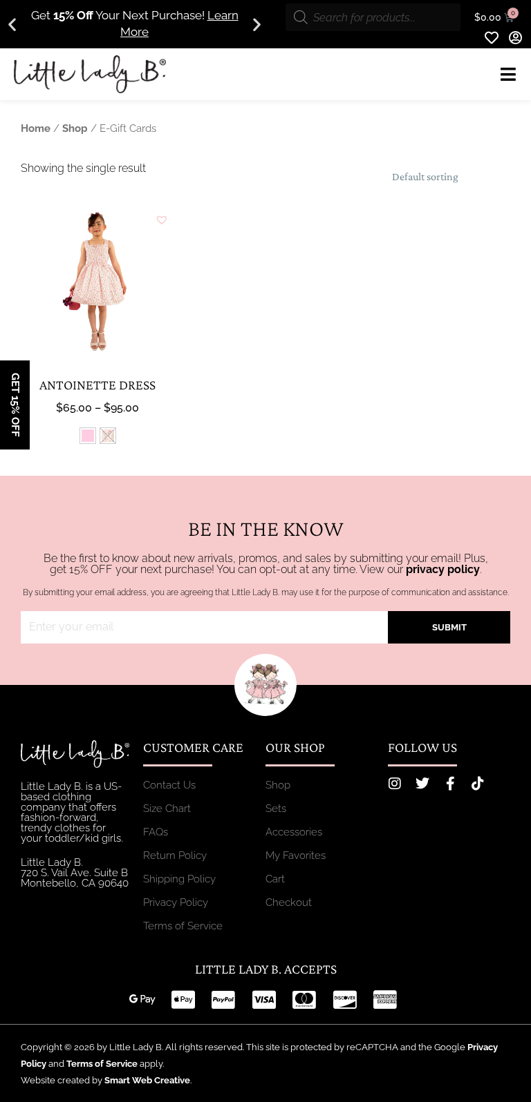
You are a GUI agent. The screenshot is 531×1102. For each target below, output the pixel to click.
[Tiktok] (478, 784)
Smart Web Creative (147, 1080)
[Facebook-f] (450, 784)
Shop (75, 128)
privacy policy (443, 569)
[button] (12, 24)
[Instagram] (395, 784)
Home (35, 128)
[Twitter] (422, 784)
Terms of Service (102, 1063)
